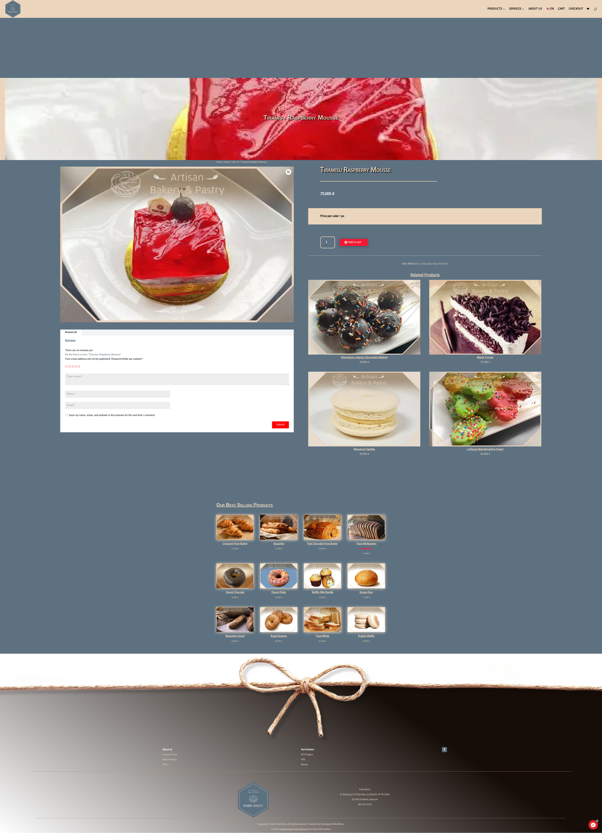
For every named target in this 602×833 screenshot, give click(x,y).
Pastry (227, 162)
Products (495, 9)
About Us (535, 9)
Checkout (576, 9)
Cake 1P (235, 162)
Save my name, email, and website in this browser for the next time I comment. (112, 415)
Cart (561, 9)
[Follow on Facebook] (444, 749)
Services (515, 9)
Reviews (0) (71, 332)
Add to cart (354, 242)
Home (219, 162)
